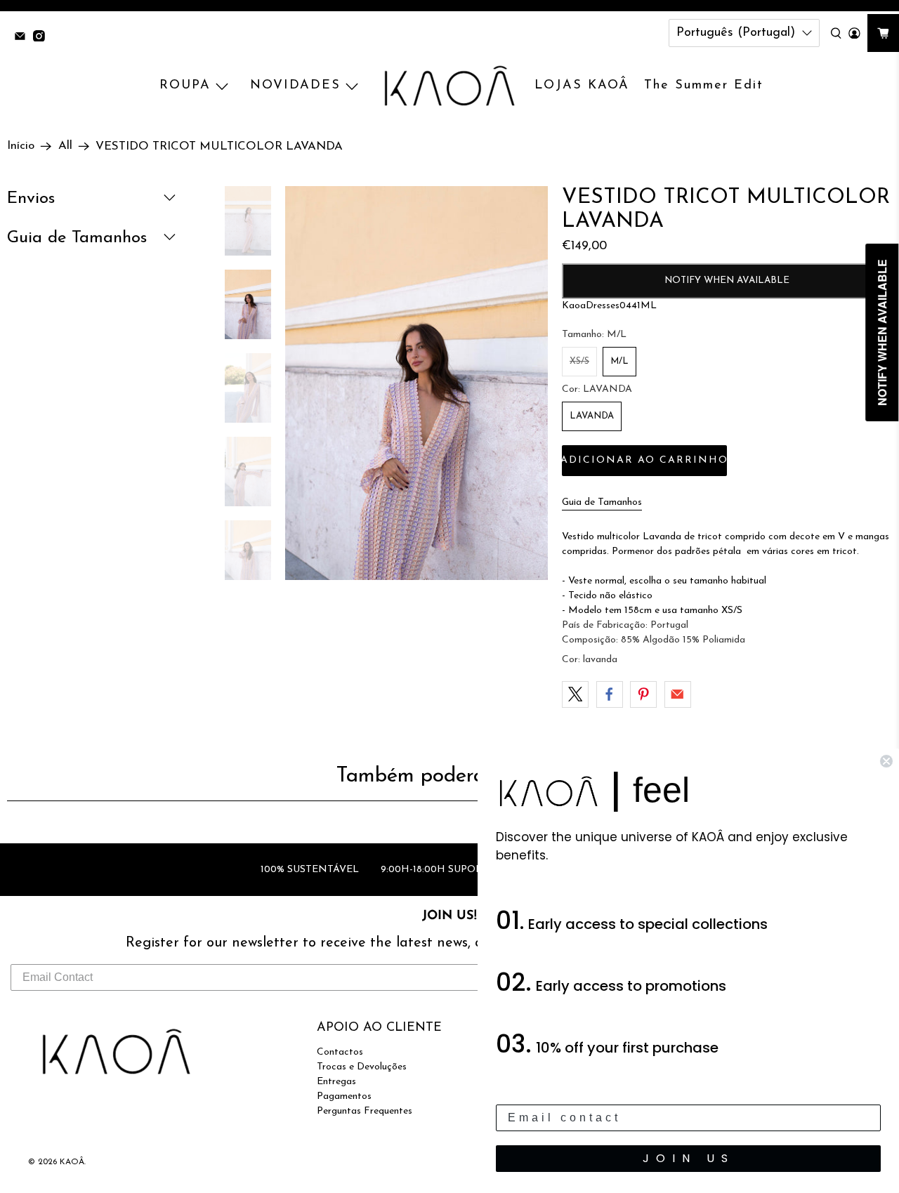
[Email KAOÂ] (23, 37)
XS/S (579, 361)
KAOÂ (72, 1162)
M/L (619, 361)
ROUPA (185, 85)
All (65, 146)
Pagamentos (344, 1096)
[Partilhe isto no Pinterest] (643, 694)
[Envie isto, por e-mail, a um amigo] (677, 694)
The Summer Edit (703, 85)
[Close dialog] (886, 761)
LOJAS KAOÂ (581, 85)
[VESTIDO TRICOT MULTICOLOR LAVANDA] (416, 383)
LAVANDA (592, 416)
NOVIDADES (295, 85)
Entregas (336, 1081)
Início (20, 146)
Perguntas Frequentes (364, 1111)
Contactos (340, 1052)
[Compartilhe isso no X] (575, 694)
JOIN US (689, 1158)
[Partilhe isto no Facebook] (609, 694)
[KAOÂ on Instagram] (42, 37)
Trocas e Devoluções (362, 1067)
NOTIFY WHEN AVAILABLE (726, 280)
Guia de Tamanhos (602, 502)
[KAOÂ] (449, 86)
